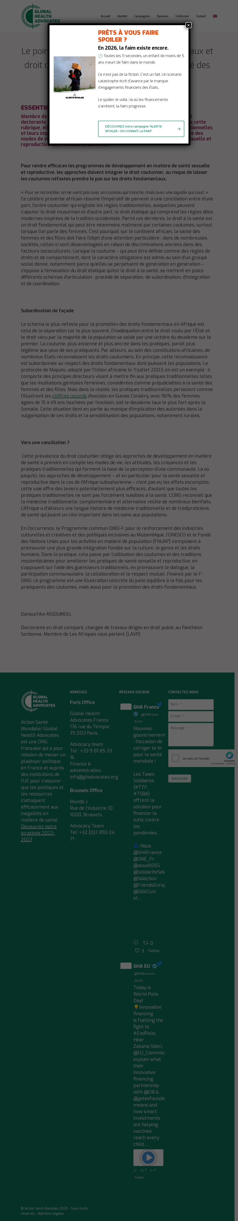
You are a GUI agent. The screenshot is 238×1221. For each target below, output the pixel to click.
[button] (141, 129)
